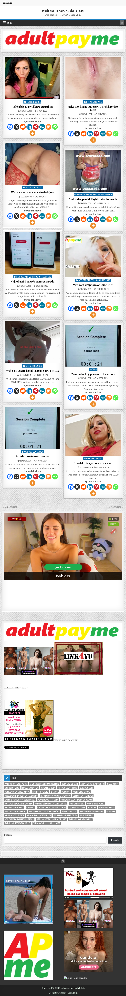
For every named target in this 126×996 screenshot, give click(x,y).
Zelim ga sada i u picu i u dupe (46, 823)
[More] (32, 133)
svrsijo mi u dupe (107, 807)
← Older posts (9, 507)
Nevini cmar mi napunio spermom (55, 795)
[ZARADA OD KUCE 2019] (88, 898)
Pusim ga (30, 807)
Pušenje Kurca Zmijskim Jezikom (51, 807)
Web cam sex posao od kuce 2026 (94, 280)
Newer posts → (115, 507)
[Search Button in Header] (122, 22)
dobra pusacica (12, 787)
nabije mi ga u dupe (81, 791)
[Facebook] (10, 127)
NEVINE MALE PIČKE (94, 101)
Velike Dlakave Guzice (14, 815)
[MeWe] (42, 127)
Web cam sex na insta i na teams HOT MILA (32, 370)
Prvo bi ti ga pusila (96, 803)
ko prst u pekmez (40, 791)
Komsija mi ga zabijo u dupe (17, 791)
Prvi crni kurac (77, 803)
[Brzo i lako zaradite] (28, 923)
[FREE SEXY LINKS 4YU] (78, 674)
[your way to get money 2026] (63, 48)
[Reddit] (23, 127)
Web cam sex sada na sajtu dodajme (32, 192)
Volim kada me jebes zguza (65, 815)
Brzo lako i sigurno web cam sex (93, 463)
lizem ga (55, 791)
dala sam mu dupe (70, 783)
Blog (94, 369)
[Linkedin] (29, 127)
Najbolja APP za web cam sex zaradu (94, 194)
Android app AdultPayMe (16, 783)
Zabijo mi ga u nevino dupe (81, 819)
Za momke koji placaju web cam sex (93, 374)
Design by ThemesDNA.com (63, 993)
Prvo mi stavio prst (14, 807)
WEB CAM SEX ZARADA (33, 451)
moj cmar (66, 791)
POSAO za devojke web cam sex (18, 803)
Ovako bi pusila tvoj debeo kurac (20, 799)
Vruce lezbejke (86, 815)
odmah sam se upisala (83, 795)
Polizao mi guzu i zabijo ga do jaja (76, 799)
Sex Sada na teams (77, 807)
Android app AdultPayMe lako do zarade (93, 199)
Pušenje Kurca (34, 101)
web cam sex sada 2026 (63, 10)
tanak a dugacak (69, 811)
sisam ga (92, 807)
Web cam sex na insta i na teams (19, 819)
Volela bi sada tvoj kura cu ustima (32, 106)
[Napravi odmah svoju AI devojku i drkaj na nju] (88, 971)
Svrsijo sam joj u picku (15, 811)
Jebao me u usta (48, 787)
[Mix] (48, 127)
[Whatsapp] (55, 127)
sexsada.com (26, 111)
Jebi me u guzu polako (67, 787)
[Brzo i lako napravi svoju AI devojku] (28, 674)
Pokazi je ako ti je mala (48, 799)
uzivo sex (110, 811)
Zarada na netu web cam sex (32, 456)
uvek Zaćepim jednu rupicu (92, 811)
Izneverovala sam (30, 787)
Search (8, 835)
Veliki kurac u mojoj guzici (39, 815)
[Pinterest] (36, 127)
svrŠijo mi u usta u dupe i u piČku (44, 811)
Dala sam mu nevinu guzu (92, 783)
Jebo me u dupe (86, 787)
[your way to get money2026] (28, 979)
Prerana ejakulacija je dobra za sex (51, 803)
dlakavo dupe (112, 783)
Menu (9, 2)
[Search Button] (63, 861)
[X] (16, 127)
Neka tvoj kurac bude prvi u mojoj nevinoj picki (93, 108)
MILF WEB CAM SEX (34, 187)
